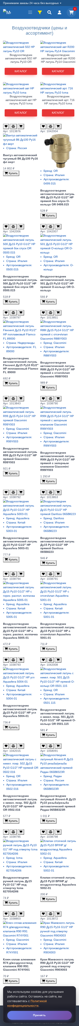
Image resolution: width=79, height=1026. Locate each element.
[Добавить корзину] (21, 126)
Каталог (21, 71)
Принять (39, 1015)
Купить (13, 173)
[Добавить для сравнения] (13, 126)
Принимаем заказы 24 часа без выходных (31, 3)
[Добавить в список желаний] (6, 126)
